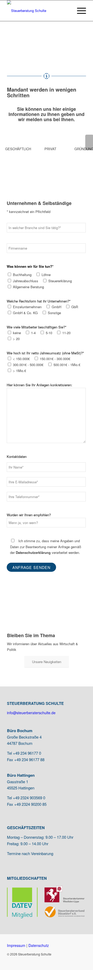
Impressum (16, 945)
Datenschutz (38, 945)
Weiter (89, 142)
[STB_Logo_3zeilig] (38, 10)
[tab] (17, 150)
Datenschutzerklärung (33, 552)
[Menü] (79, 10)
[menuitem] (79, 10)
